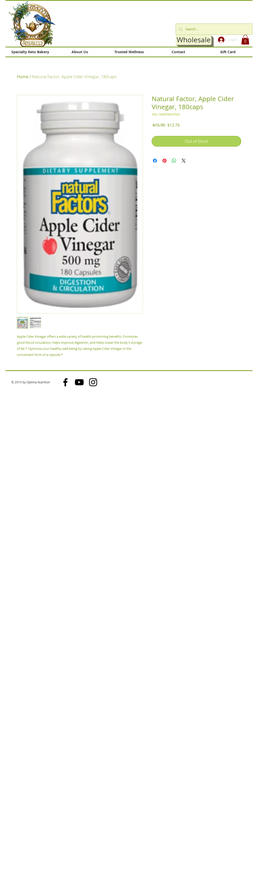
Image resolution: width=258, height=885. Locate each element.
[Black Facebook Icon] (65, 382)
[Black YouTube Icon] (79, 382)
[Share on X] (184, 161)
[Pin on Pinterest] (165, 161)
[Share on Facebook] (155, 161)
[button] (245, 39)
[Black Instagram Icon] (93, 382)
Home (22, 76)
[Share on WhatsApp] (174, 161)
